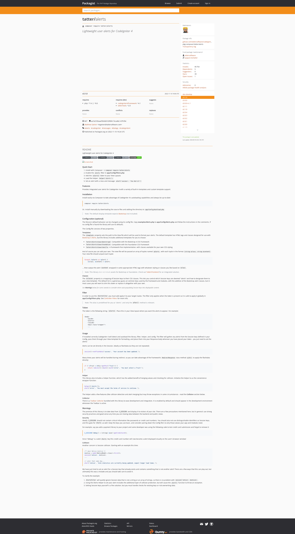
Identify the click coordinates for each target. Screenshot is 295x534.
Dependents (187, 69)
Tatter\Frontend (152, 272)
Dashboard (153, 526)
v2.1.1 (185, 106)
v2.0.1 (185, 121)
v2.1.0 (185, 109)
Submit (179, 3)
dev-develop (187, 94)
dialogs (115, 128)
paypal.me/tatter (191, 58)
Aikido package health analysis (194, 87)
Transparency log (189, 47)
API (128, 523)
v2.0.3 (185, 115)
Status (151, 523)
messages (107, 128)
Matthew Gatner (90, 124)
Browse (168, 3)
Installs (185, 67)
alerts (88, 128)
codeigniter (96, 128)
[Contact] (201, 524)
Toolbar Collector (97, 401)
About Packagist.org (89, 523)
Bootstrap (122, 214)
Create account (193, 3)
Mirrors (130, 526)
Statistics (107, 523)
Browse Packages (110, 526)
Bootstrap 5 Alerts (89, 238)
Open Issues (187, 76)
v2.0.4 (185, 112)
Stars (185, 74)
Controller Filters (110, 298)
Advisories (187, 85)
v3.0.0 (185, 100)
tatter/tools (122, 106)
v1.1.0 (185, 127)
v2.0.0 (185, 124)
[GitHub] (211, 524)
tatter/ (89, 19)
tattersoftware (190, 55)
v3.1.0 (185, 97)
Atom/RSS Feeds (88, 526)
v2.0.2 (185, 118)
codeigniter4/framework (127, 103)
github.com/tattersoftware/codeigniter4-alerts (200, 42)
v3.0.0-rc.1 (187, 103)
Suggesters (187, 71)
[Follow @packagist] (206, 524)
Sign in (207, 3)
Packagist (88, 3)
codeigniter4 (125, 128)
